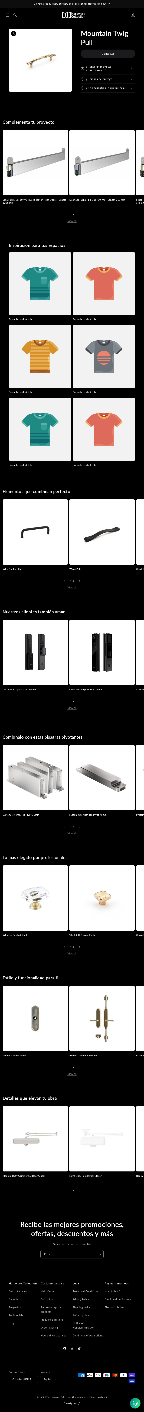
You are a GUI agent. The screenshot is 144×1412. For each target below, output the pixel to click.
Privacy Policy (81, 1299)
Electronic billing (114, 1307)
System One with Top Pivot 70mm (88, 814)
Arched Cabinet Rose (14, 1055)
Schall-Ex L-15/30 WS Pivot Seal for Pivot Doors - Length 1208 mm (35, 201)
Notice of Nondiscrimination (83, 1325)
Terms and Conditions (85, 1291)
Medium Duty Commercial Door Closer (24, 1175)
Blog (11, 1323)
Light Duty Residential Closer (85, 1175)
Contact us (47, 1299)
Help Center (48, 1291)
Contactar (108, 53)
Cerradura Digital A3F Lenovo (19, 689)
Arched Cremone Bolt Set (83, 1055)
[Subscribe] (99, 1254)
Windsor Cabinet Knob (15, 935)
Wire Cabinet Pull (12, 569)
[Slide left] (64, 214)
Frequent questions (52, 1319)
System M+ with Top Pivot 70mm (21, 814)
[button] (7, 15)
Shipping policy (82, 1307)
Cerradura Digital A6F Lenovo (86, 689)
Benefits (13, 1299)
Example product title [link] (20, 319)
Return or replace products (51, 1309)
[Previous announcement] (7, 4)
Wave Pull (74, 569)
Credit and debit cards (118, 1299)
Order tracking (49, 1327)
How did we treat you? (54, 1335)
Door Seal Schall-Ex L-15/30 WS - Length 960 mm (97, 199)
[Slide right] (80, 214)
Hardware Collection (61, 1397)
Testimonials (16, 1315)
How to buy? (112, 1291)
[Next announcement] (137, 4)
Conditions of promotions (88, 1335)
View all (72, 220)
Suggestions (16, 1307)
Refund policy (81, 1315)
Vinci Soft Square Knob (82, 935)
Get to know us (18, 1291)
